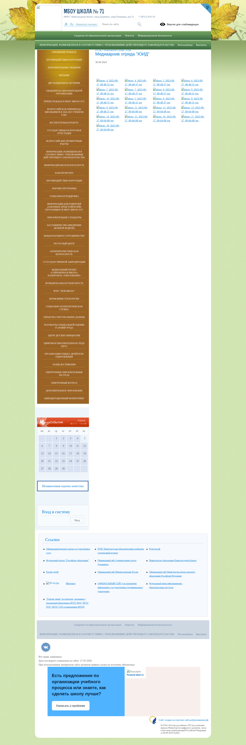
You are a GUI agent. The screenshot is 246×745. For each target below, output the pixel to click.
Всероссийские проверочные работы (64, 142)
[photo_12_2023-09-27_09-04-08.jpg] (165, 111)
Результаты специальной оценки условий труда (64, 326)
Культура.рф (154, 549)
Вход (77, 520)
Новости (129, 35)
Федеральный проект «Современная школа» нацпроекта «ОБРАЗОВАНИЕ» (64, 273)
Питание (64, 75)
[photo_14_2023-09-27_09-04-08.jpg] (109, 120)
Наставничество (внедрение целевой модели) (64, 226)
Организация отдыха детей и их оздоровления (64, 355)
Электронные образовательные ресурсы (64, 373)
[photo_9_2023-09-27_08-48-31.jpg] (194, 93)
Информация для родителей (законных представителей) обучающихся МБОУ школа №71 (64, 207)
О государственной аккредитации (64, 262)
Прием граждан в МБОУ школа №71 (64, 101)
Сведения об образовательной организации (64, 92)
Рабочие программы (64, 188)
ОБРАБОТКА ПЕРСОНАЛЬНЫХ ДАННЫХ (64, 317)
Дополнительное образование (64, 390)
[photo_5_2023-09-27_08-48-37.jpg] (165, 84)
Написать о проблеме (70, 705)
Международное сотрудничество (64, 236)
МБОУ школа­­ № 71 (84, 12)
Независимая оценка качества (63, 486)
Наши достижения (64, 364)
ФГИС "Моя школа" (64, 291)
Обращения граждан (64, 52)
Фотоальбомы (185, 45)
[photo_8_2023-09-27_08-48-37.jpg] (165, 93)
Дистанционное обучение (64, 83)
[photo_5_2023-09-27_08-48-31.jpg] (137, 102)
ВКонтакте (70, 583)
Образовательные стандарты (64, 217)
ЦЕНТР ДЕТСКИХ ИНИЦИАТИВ (64, 335)
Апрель (81, 420)
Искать (139, 24)
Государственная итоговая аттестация (64, 132)
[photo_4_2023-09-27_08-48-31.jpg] (109, 84)
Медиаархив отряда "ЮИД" (118, 50)
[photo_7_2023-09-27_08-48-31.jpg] (109, 93)
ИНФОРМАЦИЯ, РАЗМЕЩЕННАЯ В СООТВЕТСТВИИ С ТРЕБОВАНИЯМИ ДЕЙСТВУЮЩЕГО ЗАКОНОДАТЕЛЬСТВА (64, 154)
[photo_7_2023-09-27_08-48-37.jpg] (137, 93)
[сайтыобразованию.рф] (205, 9)
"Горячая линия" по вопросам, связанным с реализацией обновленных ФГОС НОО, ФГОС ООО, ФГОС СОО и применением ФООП (67, 603)
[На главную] (66, 24)
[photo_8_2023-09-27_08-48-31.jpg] (194, 102)
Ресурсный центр (64, 243)
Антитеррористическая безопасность (64, 253)
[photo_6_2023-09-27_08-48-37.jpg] (165, 102)
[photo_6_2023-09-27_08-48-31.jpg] (194, 84)
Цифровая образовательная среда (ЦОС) (64, 344)
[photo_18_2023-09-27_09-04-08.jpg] (109, 129)
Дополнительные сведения (64, 67)
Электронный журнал (64, 383)
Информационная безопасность (64, 165)
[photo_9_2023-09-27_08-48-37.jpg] (109, 111)
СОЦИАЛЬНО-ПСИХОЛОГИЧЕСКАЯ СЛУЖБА (64, 308)
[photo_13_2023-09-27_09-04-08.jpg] (194, 111)
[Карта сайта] (71, 24)
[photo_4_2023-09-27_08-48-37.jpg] (137, 84)
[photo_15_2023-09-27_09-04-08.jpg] (137, 120)
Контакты (201, 45)
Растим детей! (52, 572)
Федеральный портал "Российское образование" (67, 560)
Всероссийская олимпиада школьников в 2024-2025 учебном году (64, 112)
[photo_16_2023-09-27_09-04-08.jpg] (165, 120)
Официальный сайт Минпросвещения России (118, 572)
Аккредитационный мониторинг (64, 398)
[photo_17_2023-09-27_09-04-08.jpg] (194, 120)
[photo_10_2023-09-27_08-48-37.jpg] (109, 102)
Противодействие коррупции (64, 60)
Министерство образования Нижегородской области (172, 560)
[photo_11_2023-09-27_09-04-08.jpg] (137, 111)
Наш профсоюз (64, 173)
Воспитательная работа (64, 122)
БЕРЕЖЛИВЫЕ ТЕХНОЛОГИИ (64, 299)
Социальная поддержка (64, 196)
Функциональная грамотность (64, 283)
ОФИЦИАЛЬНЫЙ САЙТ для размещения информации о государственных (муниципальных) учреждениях (120, 587)
